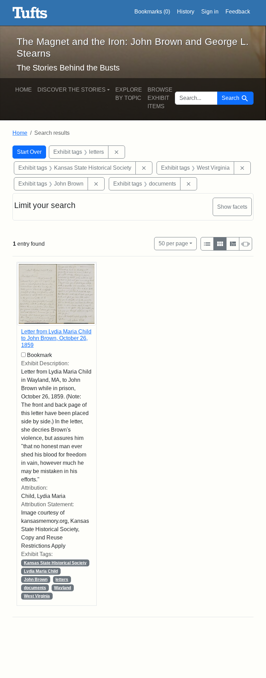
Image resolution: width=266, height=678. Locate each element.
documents (35, 587)
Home (23, 90)
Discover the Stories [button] (71, 90)
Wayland (62, 587)
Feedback (237, 12)
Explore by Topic (128, 94)
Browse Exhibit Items (160, 98)
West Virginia (37, 596)
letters (61, 579)
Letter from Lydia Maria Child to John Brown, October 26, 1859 (56, 338)
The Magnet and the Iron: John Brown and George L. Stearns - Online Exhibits (29, 12)
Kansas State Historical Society (55, 563)
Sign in (210, 12)
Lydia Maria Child (41, 571)
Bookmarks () (152, 12)
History (185, 12)
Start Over (29, 152)
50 (173, 243)
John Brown (35, 579)
